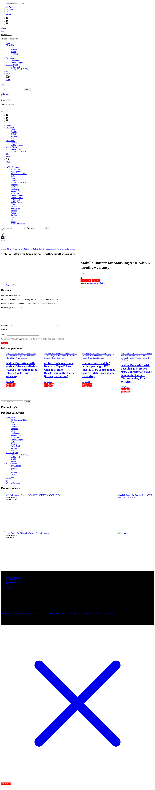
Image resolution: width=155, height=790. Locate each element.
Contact (9, 588)
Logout (8, 14)
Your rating (6, 308)
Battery (8, 73)
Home (8, 43)
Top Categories (14, 167)
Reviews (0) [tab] (10, 285)
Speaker (14, 215)
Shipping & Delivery (14, 582)
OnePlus (14, 468)
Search (27, 402)
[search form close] (2, 92)
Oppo (13, 47)
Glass (13, 187)
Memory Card (16, 191)
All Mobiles (10, 45)
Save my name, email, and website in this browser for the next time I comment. (34, 339)
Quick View (10, 386)
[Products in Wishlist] (2, 234)
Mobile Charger (17, 63)
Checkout (9, 9)
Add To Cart (85, 280)
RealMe (14, 49)
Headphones (15, 60)
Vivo (12, 56)
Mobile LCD (16, 67)
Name (4, 330)
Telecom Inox (6, 35)
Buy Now (96, 280)
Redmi (13, 52)
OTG (13, 204)
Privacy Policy (11, 580)
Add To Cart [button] (11, 384)
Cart (7, 11)
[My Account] (2, 231)
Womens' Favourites (18, 224)
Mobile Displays (12, 65)
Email (4, 334)
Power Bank (15, 209)
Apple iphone (16, 171)
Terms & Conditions (13, 578)
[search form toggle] (3, 84)
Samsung (14, 54)
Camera (14, 180)
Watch (13, 222)
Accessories (10, 58)
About (8, 586)
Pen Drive (14, 206)
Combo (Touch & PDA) (20, 69)
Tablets (13, 217)
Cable (13, 178)
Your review (6, 325)
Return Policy (11, 584)
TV (7, 71)
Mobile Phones (16, 202)
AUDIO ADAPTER (19, 174)
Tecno (13, 474)
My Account (10, 7)
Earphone (14, 185)
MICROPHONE (17, 193)
